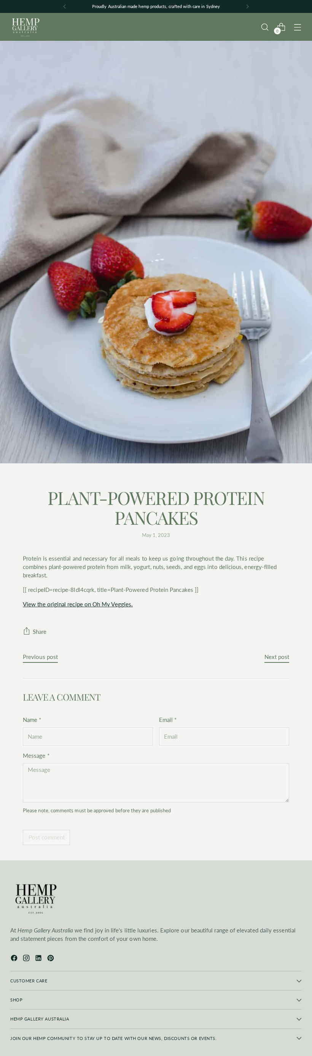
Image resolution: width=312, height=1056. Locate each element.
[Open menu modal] (298, 27)
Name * (32, 720)
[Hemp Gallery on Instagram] (27, 959)
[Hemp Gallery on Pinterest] (51, 959)
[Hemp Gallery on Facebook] (14, 959)
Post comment (47, 837)
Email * (168, 720)
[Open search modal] (265, 27)
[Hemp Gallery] (25, 27)
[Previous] (64, 6)
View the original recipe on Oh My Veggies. (78, 604)
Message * (36, 755)
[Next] (247, 6)
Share (39, 631)
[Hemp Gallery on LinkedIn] (39, 959)
